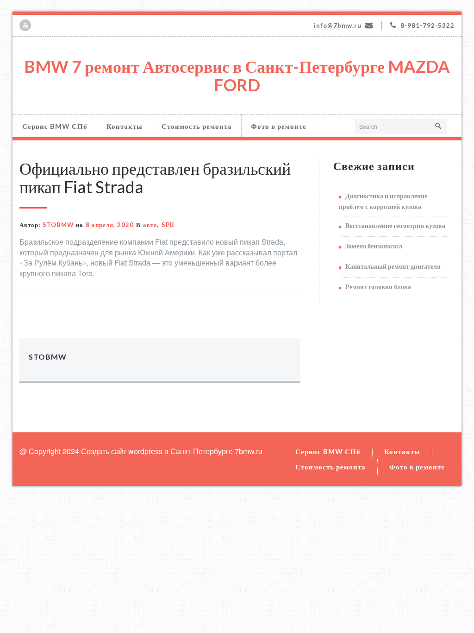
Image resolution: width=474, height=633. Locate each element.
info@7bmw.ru (338, 25)
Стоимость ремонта (197, 126)
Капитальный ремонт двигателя (393, 266)
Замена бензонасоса (373, 246)
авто (150, 224)
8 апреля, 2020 (110, 224)
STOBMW (58, 224)
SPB (168, 224)
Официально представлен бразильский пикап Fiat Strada (155, 177)
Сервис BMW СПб (54, 126)
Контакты (124, 126)
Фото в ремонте (278, 126)
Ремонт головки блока (378, 287)
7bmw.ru (248, 451)
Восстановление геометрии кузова (395, 225)
